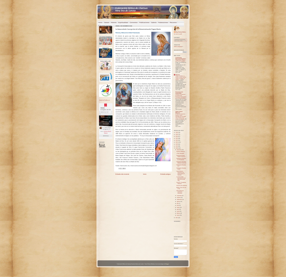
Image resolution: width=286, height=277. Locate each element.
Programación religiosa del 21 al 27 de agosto (180, 60)
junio (178, 205)
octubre (179, 197)
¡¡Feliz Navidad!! (180, 153)
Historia (113, 22)
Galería (153, 22)
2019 (177, 146)
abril (178, 209)
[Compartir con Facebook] (123, 168)
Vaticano (177, 74)
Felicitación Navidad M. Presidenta (181, 159)
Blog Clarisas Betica (180, 32)
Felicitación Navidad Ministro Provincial (181, 162)
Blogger (167, 264)
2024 (177, 136)
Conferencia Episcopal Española (180, 58)
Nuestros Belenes (180, 151)
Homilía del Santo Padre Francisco (180, 156)
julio (178, 203)
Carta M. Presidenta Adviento (181, 183)
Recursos (173, 22)
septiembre (179, 199)
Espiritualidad (123, 22)
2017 (177, 217)
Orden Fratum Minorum (178, 112)
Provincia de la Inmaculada (179, 92)
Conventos (133, 22)
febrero (178, 213)
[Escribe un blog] (120, 168)
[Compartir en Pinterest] (125, 168)
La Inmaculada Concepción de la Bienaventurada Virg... (181, 178)
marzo (178, 211)
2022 (177, 140)
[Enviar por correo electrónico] (119, 168)
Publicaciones (144, 22)
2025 (177, 134)
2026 (177, 132)
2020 (177, 144)
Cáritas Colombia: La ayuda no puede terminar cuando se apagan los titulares (180, 77)
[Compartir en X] (122, 168)
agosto (178, 201)
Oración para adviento (181, 185)
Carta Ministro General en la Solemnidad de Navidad (180, 173)
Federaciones (163, 22)
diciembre (179, 149)
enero (178, 215)
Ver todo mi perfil (178, 34)
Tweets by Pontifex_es (104, 100)
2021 (177, 142)
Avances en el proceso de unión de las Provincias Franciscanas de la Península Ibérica (180, 96)
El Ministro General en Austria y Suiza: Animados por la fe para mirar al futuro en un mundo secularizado (180, 116)
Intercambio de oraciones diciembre (180, 192)
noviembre (179, 195)
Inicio (100, 22)
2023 (177, 138)
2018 (177, 148)
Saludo (106, 22)
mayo (178, 207)
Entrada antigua (165, 174)
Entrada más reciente (122, 174)
